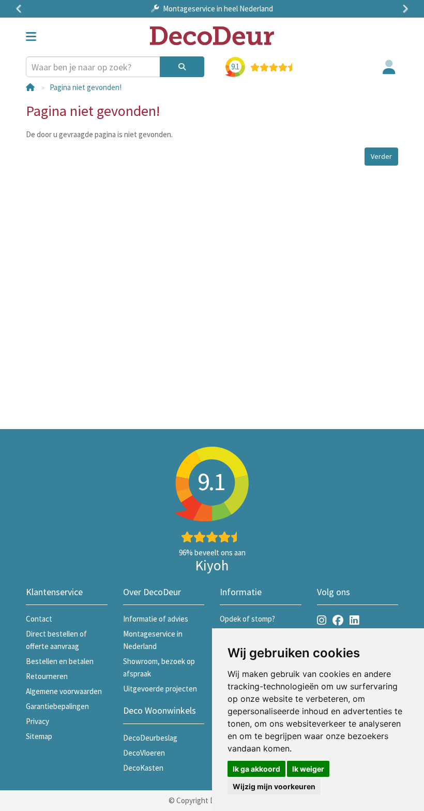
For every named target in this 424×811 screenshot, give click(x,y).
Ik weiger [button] (308, 768)
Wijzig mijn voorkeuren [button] (274, 786)
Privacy (37, 721)
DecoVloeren (144, 753)
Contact (39, 619)
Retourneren (47, 676)
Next (403, 9)
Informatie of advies (155, 619)
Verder (381, 156)
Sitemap (39, 736)
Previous (21, 9)
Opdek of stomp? (247, 619)
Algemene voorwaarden (64, 691)
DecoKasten (143, 768)
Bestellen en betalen (60, 661)
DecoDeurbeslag (150, 738)
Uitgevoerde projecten (160, 689)
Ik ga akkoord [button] (256, 768)
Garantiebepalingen (57, 706)
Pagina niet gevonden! (86, 87)
